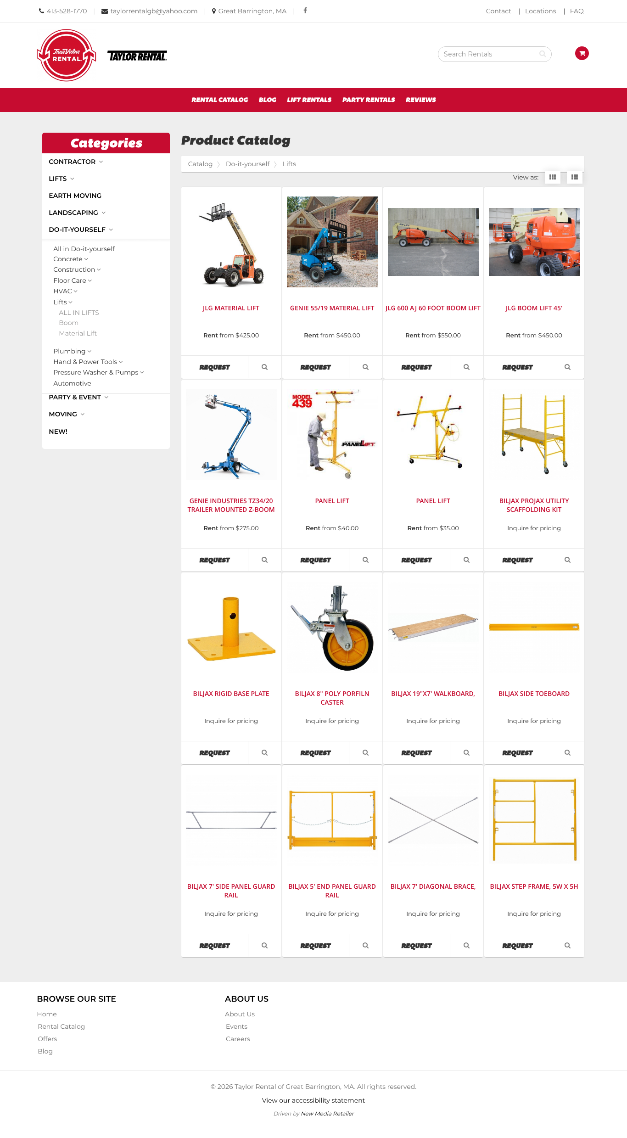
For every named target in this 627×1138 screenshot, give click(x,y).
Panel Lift (332, 501)
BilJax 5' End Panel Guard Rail (332, 891)
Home (46, 1014)
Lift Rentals (309, 100)
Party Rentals (368, 100)
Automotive (72, 383)
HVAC (62, 291)
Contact (498, 11)
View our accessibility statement (313, 1100)
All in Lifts (79, 312)
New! (58, 431)
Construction (74, 270)
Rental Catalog (219, 100)
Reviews (421, 100)
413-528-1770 (67, 11)
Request (223, 367)
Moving (63, 414)
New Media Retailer (327, 1113)
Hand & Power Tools (85, 362)
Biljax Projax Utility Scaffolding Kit (534, 505)
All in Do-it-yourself (83, 249)
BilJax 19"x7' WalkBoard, (433, 694)
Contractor (73, 161)
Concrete (68, 259)
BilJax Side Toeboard (534, 694)
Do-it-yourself (78, 229)
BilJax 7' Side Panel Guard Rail (231, 891)
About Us (240, 1014)
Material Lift (78, 333)
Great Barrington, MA (252, 11)
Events (236, 1026)
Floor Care (69, 281)
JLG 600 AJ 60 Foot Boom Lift (433, 308)
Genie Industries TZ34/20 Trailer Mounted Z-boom (231, 505)
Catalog (200, 164)
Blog (267, 100)
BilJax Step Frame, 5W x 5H (534, 886)
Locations (540, 11)
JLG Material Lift (231, 308)
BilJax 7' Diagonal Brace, (433, 886)
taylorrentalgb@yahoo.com (154, 11)
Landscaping (74, 212)
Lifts (58, 178)
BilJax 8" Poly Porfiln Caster (332, 698)
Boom (68, 323)
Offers (47, 1039)
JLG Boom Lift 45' (534, 308)
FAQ (577, 11)
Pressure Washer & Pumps (95, 372)
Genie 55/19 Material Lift (332, 308)
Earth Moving (75, 195)
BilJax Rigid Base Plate (231, 694)
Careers (238, 1039)
